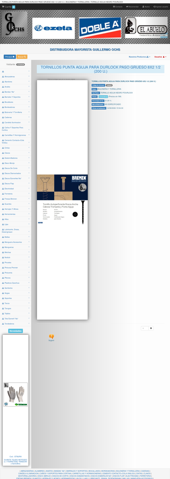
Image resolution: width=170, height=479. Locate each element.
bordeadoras (9, 107)
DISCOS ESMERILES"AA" (101, 476)
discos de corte (10, 168)
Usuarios (158, 56)
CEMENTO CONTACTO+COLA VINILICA (118, 473)
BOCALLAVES (94, 471)
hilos (6, 219)
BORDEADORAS (108, 471)
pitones (7, 278)
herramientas (9, 214)
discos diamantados (12, 173)
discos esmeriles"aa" (12, 178)
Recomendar (133, 6)
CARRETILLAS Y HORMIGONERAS (87, 473)
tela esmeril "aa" (11, 318)
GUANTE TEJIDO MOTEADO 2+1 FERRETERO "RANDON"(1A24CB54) (15, 461)
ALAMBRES (39, 471)
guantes (7, 204)
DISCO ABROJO (44, 476)
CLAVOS (147, 473)
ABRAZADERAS (27, 471)
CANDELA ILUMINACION (28, 473)
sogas (7, 293)
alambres (8, 81)
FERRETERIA (145, 476)
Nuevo (147, 6)
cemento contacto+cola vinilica (13, 141)
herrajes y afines (11, 209)
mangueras (9, 247)
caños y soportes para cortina (12, 128)
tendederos (9, 323)
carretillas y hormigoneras (15, 135)
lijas (6, 224)
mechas (7, 252)
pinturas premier (11, 267)
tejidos (7, 313)
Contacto (118, 6)
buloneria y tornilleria (13, 112)
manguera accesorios (13, 242)
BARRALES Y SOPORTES (76, 471)
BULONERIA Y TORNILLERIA (128, 471)
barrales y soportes (12, 97)
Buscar (21, 56)
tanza (6, 303)
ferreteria (8, 193)
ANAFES (49, 471)
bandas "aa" (9, 92)
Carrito (9, 6)
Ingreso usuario (161, 6)
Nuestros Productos (137, 56)
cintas (7, 148)
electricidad (9, 188)
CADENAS (145, 471)
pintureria (8, 272)
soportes (8, 298)
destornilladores (10, 158)
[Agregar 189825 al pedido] (150, 328)
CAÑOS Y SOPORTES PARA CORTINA (55, 473)
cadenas (8, 117)
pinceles (7, 262)
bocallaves (8, 102)
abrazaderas (9, 76)
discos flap (9, 183)
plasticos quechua (11, 283)
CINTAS (139, 473)
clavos (7, 153)
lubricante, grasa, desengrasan (10, 230)
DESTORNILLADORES (27, 476)
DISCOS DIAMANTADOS (79, 476)
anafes (7, 86)
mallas (7, 237)
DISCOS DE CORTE (60, 476)
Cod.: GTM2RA (16, 456)
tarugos (7, 308)
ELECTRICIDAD (132, 476)
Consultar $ (103, 97)
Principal (9, 56)
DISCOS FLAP (118, 476)
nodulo (7, 257)
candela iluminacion (12, 122)
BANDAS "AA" (59, 471)
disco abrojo (9, 163)
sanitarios (8, 288)
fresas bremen (10, 199)
